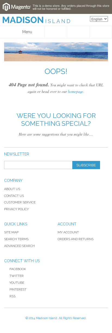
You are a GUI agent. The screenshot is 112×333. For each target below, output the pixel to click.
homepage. (76, 91)
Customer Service (20, 202)
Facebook (18, 269)
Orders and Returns (76, 239)
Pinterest (18, 289)
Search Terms (16, 239)
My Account (68, 232)
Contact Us (14, 196)
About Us (12, 189)
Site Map (11, 232)
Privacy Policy (16, 209)
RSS (12, 296)
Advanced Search (19, 246)
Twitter (17, 276)
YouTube (17, 283)
